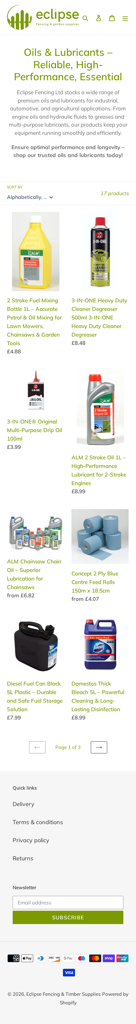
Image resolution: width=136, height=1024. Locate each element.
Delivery (23, 804)
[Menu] (125, 17)
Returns (23, 858)
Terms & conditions (38, 822)
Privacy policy (31, 840)
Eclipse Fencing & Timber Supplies (63, 994)
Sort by (14, 187)
